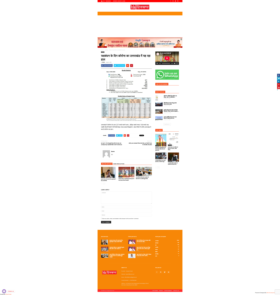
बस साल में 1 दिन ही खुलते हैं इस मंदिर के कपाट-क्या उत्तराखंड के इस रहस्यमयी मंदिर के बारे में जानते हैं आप (111, 143)
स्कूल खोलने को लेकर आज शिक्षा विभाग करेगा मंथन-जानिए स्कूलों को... (143, 249)
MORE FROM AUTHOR (118, 164)
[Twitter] (175, 1)
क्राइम (156, 249)
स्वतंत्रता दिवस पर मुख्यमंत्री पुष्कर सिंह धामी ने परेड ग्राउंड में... (117, 248)
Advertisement (168, 290)
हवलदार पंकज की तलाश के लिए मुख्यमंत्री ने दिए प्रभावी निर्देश (116, 240)
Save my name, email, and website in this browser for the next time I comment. (120, 218)
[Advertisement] (140, 26)
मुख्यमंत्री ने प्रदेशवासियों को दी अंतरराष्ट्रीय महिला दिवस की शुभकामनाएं (160, 149)
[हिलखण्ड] (140, 7)
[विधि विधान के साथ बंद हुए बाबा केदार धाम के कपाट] (159, 104)
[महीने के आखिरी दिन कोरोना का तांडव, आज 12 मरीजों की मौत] (156, 97)
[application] (167, 58)
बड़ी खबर (156, 243)
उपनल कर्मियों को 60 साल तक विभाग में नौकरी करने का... (170, 117)
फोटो (156, 256)
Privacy (161, 290)
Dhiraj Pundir (8, 294)
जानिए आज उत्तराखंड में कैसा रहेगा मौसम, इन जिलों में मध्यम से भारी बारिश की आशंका (140, 143)
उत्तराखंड (103, 52)
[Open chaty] (4, 291)
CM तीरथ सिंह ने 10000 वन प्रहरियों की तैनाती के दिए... (173, 163)
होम (155, 245)
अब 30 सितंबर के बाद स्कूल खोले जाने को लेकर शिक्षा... (143, 240)
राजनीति (156, 247)
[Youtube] (178, 1)
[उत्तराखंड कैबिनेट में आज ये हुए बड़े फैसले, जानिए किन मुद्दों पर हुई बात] (160, 156)
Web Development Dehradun (273, 292)
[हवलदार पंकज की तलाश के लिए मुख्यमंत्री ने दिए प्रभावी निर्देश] (109, 172)
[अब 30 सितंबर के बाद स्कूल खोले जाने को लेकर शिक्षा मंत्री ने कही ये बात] (131, 242)
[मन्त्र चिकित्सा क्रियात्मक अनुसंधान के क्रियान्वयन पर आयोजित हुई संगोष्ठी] (144, 171)
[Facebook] (171, 1)
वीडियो (156, 251)
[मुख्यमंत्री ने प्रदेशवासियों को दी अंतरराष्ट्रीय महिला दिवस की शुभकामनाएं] (160, 139)
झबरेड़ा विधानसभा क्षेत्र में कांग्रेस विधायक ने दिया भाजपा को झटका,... (171, 110)
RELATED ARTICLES (107, 164)
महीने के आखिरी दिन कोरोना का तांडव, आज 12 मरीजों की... (170, 96)
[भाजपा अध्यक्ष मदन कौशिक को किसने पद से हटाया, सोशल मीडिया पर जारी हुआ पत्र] (173, 139)
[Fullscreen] (177, 63)
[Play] (157, 63)
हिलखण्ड (103, 62)
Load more (166, 124)
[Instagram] (173, 1)
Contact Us (176, 290)
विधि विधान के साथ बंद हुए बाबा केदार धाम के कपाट (170, 103)
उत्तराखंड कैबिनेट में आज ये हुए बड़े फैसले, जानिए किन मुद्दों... (160, 161)
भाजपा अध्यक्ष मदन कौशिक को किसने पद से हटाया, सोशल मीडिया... (173, 148)
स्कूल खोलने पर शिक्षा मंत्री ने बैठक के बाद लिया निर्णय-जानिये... (144, 255)
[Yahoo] (112, 155)
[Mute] (174, 63)
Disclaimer (155, 290)
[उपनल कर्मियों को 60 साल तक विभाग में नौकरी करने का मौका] (159, 118)
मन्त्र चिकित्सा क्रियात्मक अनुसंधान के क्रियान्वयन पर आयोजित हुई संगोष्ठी (117, 256)
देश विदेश (156, 254)
